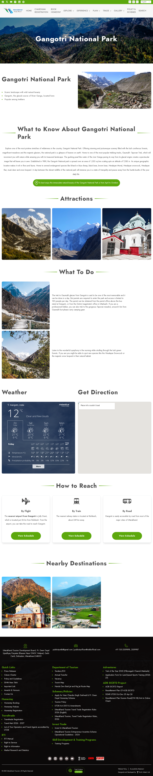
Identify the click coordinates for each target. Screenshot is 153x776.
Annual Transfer (61, 675)
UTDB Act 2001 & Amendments (68, 705)
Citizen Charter (10, 675)
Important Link (9, 686)
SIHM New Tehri (11, 682)
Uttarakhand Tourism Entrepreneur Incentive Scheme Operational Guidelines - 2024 (76, 733)
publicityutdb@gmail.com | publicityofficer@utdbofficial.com (76, 649)
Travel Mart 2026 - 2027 (14, 723)
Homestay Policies (11, 706)
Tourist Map (59, 682)
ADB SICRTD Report (114, 686)
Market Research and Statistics (16, 750)
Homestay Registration (13, 710)
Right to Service (10, 742)
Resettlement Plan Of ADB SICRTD (119, 690)
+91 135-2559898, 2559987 (127, 649)
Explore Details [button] (26, 607)
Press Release (10, 671)
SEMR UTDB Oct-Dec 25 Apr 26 (118, 694)
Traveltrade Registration (13, 719)
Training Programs (62, 743)
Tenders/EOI (60, 671)
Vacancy (58, 678)
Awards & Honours (12, 690)
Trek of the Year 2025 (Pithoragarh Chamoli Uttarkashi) (127, 671)
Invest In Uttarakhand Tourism (66, 728)
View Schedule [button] (26, 535)
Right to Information (12, 746)
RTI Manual (8, 738)
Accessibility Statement (137, 769)
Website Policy (122, 769)
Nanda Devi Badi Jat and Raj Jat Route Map (72, 686)
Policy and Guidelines (13, 678)
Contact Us (8, 694)
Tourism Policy (60, 702)
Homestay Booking (11, 703)
